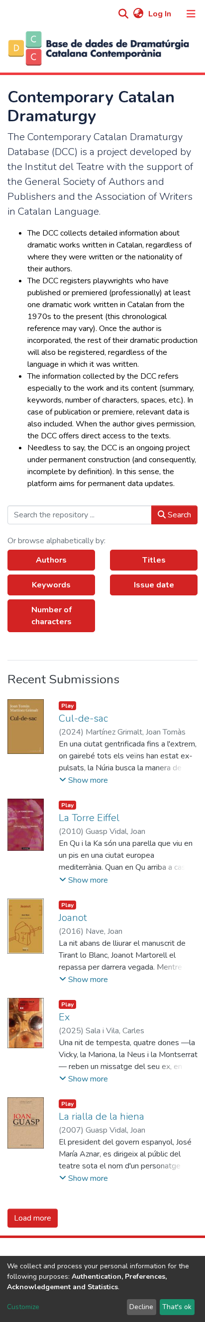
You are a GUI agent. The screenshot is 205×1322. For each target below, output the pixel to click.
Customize (23, 1307)
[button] (138, 14)
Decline (141, 1307)
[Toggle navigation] (191, 14)
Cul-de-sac (83, 718)
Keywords (51, 584)
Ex (64, 1017)
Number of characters (51, 615)
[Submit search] (123, 14)
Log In (160, 13)
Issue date (154, 584)
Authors (51, 560)
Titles (154, 560)
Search (178, 514)
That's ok (177, 1307)
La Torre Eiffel (89, 818)
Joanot (73, 917)
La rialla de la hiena (101, 1116)
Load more (32, 1218)
